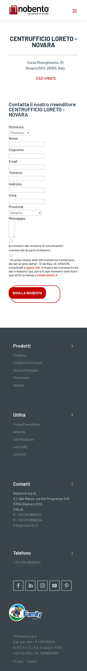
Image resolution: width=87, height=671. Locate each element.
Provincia (16, 207)
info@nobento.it (25, 525)
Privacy (18, 661)
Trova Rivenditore (26, 424)
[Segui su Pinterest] (66, 586)
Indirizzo (15, 184)
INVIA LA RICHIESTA (27, 293)
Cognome (16, 149)
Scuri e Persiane (25, 370)
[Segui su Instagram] (42, 586)
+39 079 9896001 (29, 514)
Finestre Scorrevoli (27, 362)
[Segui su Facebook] (18, 586)
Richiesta (16, 127)
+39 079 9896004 (29, 520)
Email (13, 161)
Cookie (32, 661)
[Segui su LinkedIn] (30, 586)
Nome (13, 138)
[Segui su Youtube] (54, 586)
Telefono (16, 172)
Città (12, 195)
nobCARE (20, 447)
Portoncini (21, 377)
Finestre (19, 355)
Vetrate (18, 385)
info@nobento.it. (47, 275)
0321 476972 (46, 78)
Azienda (19, 432)
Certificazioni (23, 439)
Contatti (19, 454)
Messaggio (17, 218)
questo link (33, 267)
